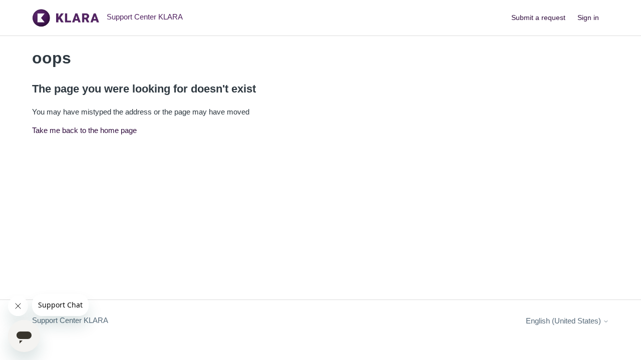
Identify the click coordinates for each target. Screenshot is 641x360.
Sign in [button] (588, 18)
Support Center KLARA (70, 320)
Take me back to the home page (84, 130)
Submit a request (538, 18)
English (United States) (564, 320)
